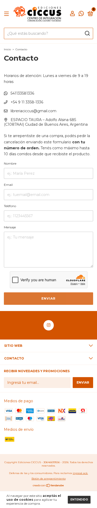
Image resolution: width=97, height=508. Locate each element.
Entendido (79, 499)
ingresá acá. (80, 473)
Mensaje (10, 227)
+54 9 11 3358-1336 (26, 102)
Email (8, 185)
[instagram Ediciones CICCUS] (48, 325)
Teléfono (10, 206)
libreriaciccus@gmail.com (33, 111)
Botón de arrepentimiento (49, 478)
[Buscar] (87, 33)
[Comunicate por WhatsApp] (81, 14)
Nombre (10, 163)
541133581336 (22, 93)
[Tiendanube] (48, 486)
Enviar (48, 298)
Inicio (7, 49)
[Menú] (7, 13)
